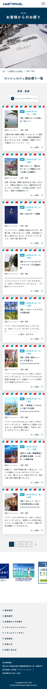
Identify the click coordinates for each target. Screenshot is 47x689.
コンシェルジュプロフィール (25, 98)
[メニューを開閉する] (43, 4)
